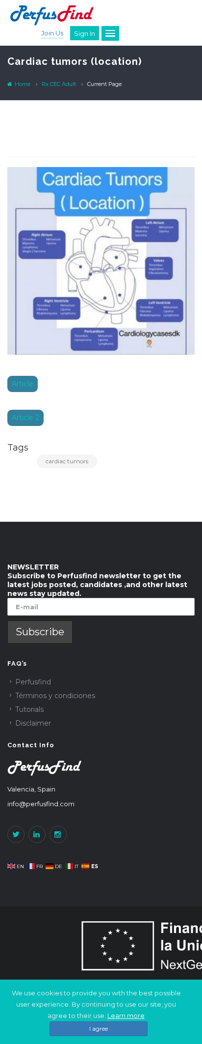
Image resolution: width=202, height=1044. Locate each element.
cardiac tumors (67, 461)
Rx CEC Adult (59, 84)
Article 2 (25, 417)
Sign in (84, 33)
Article (22, 383)
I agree (98, 1028)
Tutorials (29, 709)
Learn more (126, 1015)
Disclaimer (33, 723)
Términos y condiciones (55, 695)
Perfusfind (33, 681)
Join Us (52, 33)
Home (21, 84)
